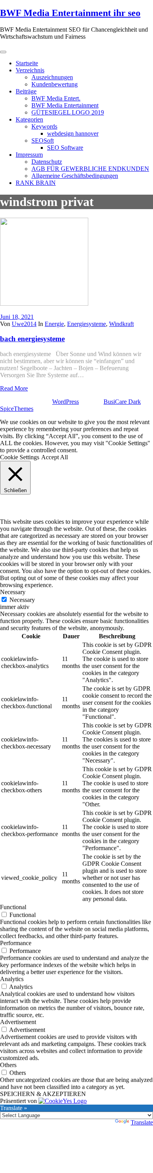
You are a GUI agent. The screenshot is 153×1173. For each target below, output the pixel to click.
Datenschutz (46, 161)
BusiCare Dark (122, 401)
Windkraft (121, 324)
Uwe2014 (24, 324)
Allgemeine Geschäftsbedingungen (74, 175)
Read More (14, 388)
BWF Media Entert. (55, 98)
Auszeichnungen (52, 77)
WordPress (65, 401)
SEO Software (65, 147)
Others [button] (8, 1065)
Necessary (22, 599)
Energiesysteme (86, 324)
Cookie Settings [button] (19, 457)
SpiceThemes (16, 408)
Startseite (27, 63)
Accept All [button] (54, 457)
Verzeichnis (30, 70)
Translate (142, 1122)
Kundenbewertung (54, 84)
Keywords (44, 126)
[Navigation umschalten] (3, 52)
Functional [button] (13, 907)
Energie (54, 324)
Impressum (29, 154)
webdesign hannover (72, 133)
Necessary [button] (13, 592)
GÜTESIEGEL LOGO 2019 (67, 112)
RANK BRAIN (36, 182)
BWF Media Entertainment (64, 105)
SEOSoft (42, 140)
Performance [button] (15, 943)
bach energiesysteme (32, 339)
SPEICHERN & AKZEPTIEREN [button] (43, 1094)
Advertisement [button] (18, 1022)
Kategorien (29, 119)
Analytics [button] (12, 979)
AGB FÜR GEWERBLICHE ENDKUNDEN (90, 168)
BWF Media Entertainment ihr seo (70, 13)
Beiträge (26, 91)
